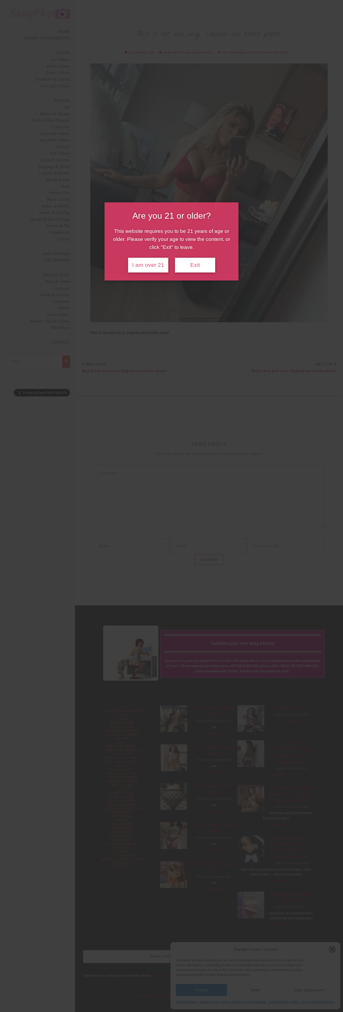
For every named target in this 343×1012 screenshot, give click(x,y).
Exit (195, 265)
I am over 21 (148, 265)
